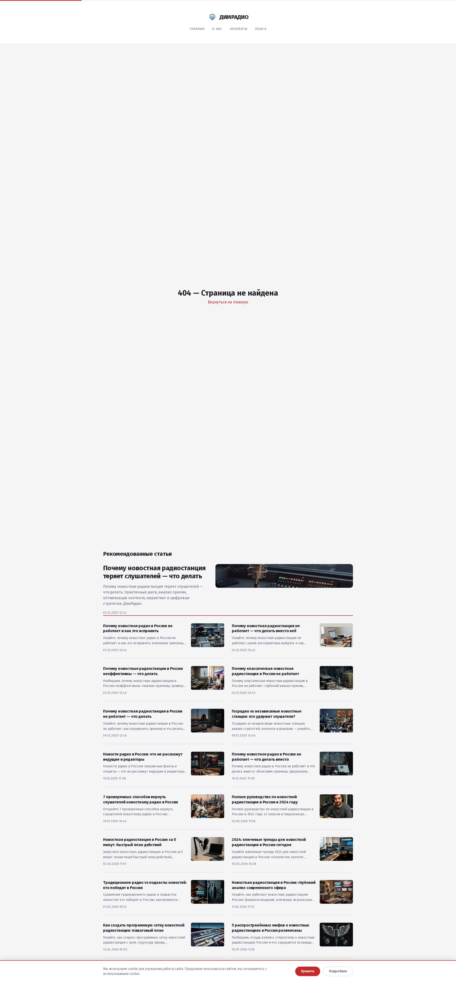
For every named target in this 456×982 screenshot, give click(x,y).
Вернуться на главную (228, 302)
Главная (197, 29)
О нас (217, 29)
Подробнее (338, 971)
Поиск (260, 29)
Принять (307, 971)
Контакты (238, 29)
